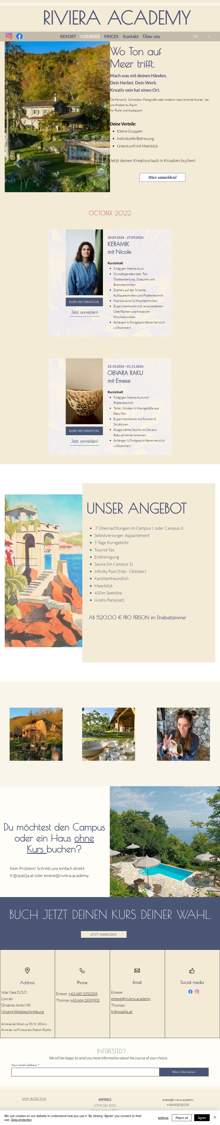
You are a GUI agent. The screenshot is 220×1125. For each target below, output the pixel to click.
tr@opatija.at (22, 875)
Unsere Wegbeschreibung (22, 1011)
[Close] (214, 1118)
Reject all (182, 1118)
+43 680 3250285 (83, 993)
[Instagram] (9, 36)
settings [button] (163, 1118)
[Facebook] (19, 36)
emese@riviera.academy (66, 875)
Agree (202, 1118)
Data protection (21, 1119)
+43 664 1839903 (84, 1000)
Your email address (24, 1064)
